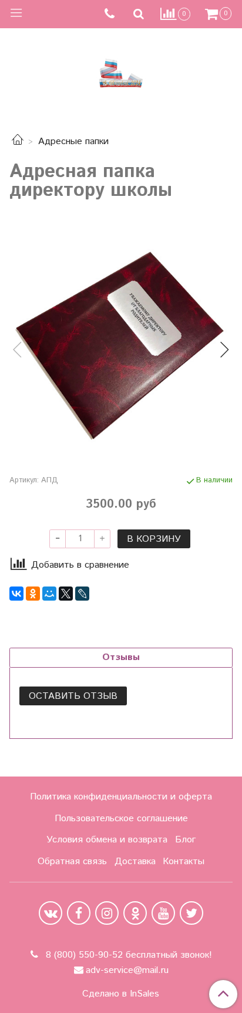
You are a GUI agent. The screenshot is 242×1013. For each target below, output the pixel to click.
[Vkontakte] (50, 913)
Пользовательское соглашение (121, 818)
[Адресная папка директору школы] (121, 340)
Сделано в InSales (120, 994)
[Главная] (17, 141)
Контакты (183, 861)
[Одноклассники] (33, 594)
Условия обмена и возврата (106, 840)
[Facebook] (78, 913)
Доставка (135, 861)
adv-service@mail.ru (127, 970)
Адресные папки (73, 141)
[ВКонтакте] (16, 594)
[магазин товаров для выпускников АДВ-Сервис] (121, 70)
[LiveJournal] (82, 594)
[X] (66, 594)
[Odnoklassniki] (135, 913)
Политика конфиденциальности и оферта (121, 797)
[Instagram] (107, 913)
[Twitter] (191, 913)
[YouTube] (163, 913)
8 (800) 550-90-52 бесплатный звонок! (127, 955)
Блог (185, 840)
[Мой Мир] (49, 594)
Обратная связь (72, 861)
